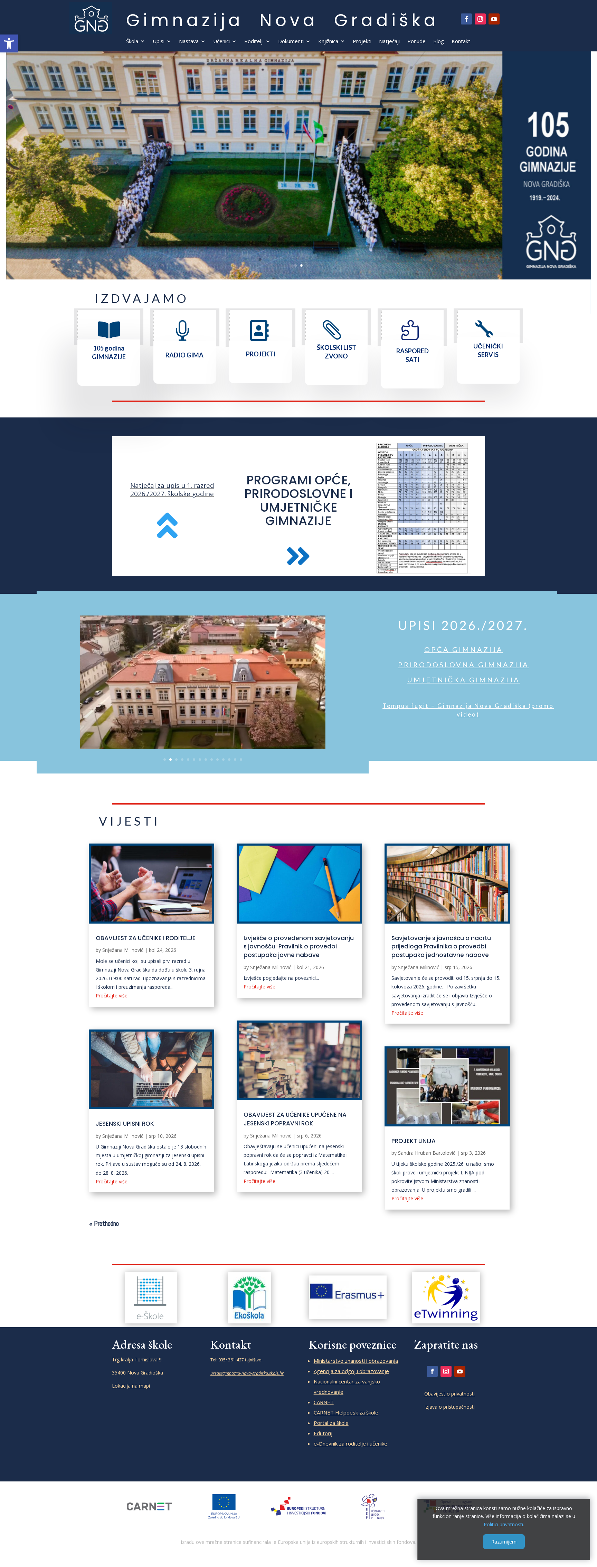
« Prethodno (104, 1223)
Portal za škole (331, 1422)
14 (241, 759)
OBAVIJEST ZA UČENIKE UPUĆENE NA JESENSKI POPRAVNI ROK (295, 1119)
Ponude (416, 42)
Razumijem (504, 1541)
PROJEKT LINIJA (413, 1141)
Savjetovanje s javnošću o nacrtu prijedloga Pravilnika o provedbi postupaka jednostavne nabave (441, 946)
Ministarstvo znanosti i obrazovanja (356, 1360)
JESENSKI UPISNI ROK (125, 1124)
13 (235, 759)
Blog (438, 42)
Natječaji (389, 42)
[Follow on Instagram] (480, 18)
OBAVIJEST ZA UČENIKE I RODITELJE (146, 938)
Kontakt (461, 42)
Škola (132, 42)
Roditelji (254, 42)
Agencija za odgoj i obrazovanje (351, 1371)
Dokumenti (291, 42)
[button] (9, 43)
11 (223, 759)
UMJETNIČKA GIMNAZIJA (463, 680)
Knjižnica (328, 42)
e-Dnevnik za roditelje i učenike (350, 1443)
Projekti (362, 42)
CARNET (324, 1402)
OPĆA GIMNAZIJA (463, 649)
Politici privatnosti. (504, 1524)
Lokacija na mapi (131, 1385)
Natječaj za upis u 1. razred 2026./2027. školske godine (172, 490)
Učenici (221, 42)
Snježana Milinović (122, 950)
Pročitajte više (111, 995)
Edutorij (323, 1433)
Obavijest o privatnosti (449, 1393)
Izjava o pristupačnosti (449, 1406)
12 (229, 759)
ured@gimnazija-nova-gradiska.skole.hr (247, 1373)
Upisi (158, 42)
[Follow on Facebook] (466, 18)
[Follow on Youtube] (494, 18)
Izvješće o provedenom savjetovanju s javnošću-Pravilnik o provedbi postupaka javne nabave (299, 946)
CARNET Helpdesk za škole (346, 1412)
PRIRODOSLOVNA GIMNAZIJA (463, 664)
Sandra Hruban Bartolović (426, 1153)
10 (217, 759)
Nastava (189, 42)
